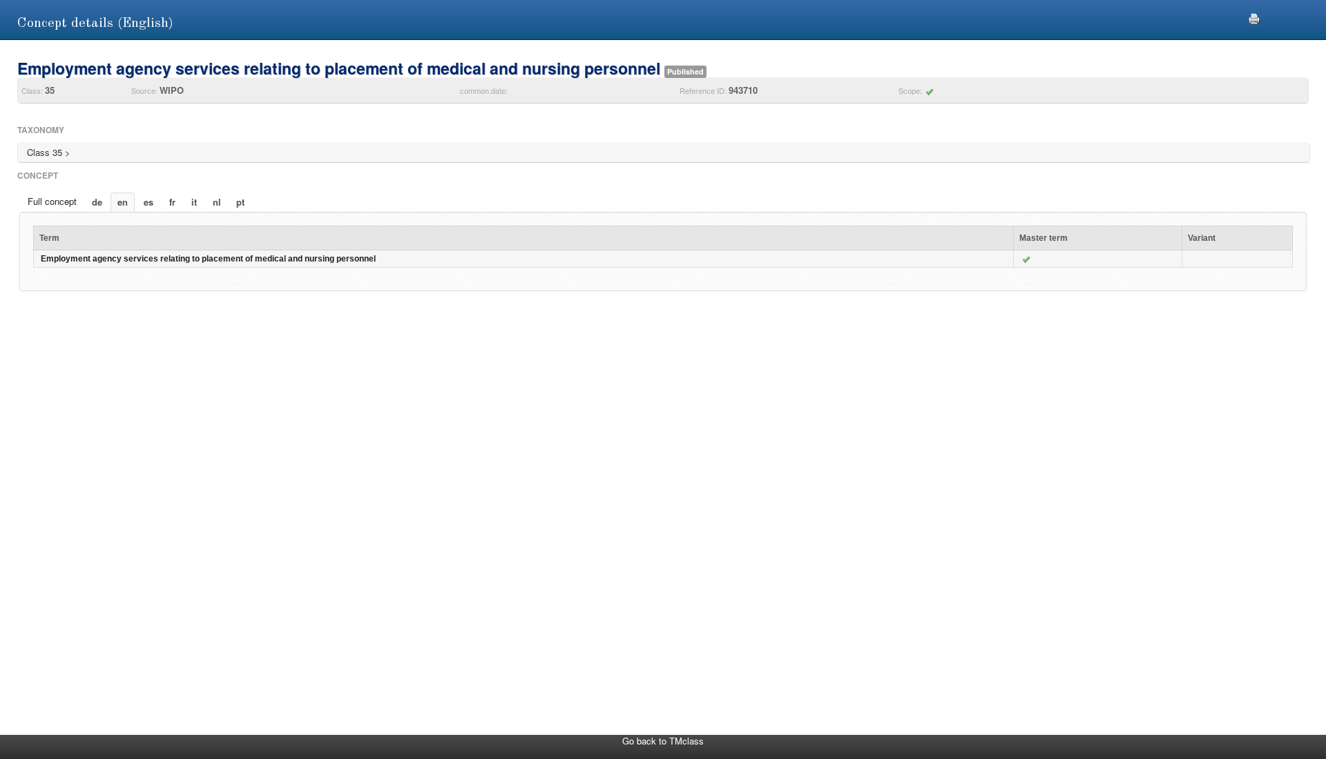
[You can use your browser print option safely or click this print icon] (1254, 16)
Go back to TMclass (663, 740)
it (194, 201)
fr (172, 201)
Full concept (52, 201)
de (97, 201)
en (122, 201)
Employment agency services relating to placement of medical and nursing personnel (208, 259)
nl (217, 201)
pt (240, 201)
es (148, 201)
